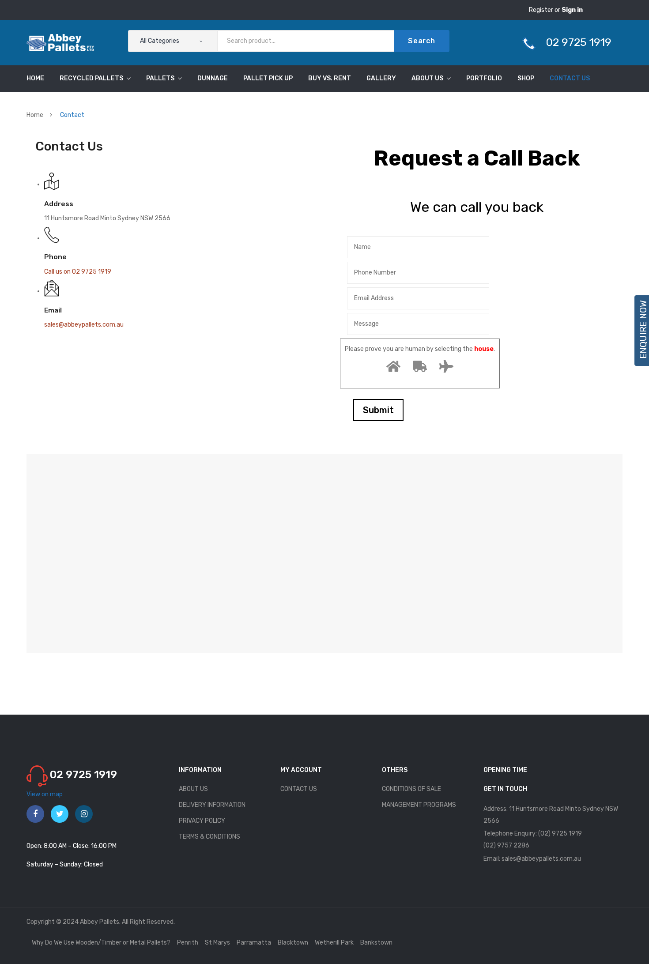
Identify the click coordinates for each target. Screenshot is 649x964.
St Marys (217, 942)
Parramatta (254, 942)
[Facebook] (35, 814)
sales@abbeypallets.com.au (84, 324)
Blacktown (293, 942)
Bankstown (376, 942)
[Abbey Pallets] (60, 42)
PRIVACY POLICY (202, 821)
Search (421, 41)
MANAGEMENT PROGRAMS (419, 805)
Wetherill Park (334, 942)
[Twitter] (59, 814)
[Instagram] (84, 814)
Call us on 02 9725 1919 (77, 271)
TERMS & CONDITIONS (209, 836)
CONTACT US (298, 789)
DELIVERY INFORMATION (212, 805)
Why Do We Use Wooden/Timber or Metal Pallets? (101, 942)
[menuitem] (35, 78)
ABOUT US (193, 789)
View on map (44, 794)
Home (34, 115)
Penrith (187, 942)
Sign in (572, 10)
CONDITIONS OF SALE (411, 789)
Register (542, 10)
